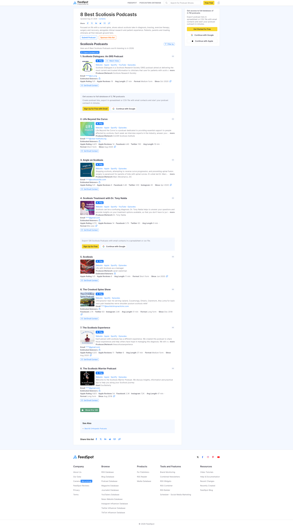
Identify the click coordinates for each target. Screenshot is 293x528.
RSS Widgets (165, 481)
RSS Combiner (166, 485)
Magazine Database (110, 485)
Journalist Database (110, 490)
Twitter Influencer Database (113, 508)
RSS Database (107, 472)
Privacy (76, 490)
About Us (77, 472)
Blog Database (107, 477)
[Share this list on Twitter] (92, 23)
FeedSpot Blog (206, 490)
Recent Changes (207, 481)
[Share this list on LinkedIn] (96, 23)
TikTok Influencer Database (113, 512)
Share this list (87, 439)
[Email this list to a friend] (104, 23)
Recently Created (207, 485)
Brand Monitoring (167, 472)
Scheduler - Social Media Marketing (175, 494)
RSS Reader (142, 477)
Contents (102, 19)
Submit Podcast (89, 37)
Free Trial (209, 3)
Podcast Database (109, 481)
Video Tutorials (206, 472)
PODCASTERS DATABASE (150, 3)
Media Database (144, 481)
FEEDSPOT (132, 3)
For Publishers (143, 472)
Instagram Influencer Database (114, 503)
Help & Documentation (210, 477)
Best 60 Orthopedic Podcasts (96, 428)
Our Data (77, 477)
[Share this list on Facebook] (87, 23)
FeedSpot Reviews (81, 485)
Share (82, 23)
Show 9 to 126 (91, 410)
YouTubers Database (110, 494)
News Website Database (111, 499)
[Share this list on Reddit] (100, 23)
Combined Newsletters (170, 477)
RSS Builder (165, 490)
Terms (76, 494)
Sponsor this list (107, 37)
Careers (82, 481)
